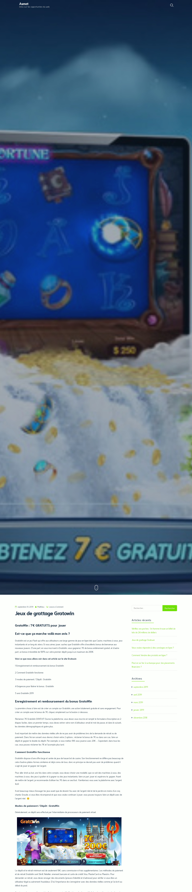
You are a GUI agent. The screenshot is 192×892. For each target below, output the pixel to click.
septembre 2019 (140, 687)
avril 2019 (137, 694)
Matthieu (40, 607)
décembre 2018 (140, 717)
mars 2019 (138, 702)
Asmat (23, 3)
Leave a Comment (56, 607)
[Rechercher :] (147, 610)
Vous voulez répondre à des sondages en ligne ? (153, 647)
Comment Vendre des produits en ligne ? (149, 655)
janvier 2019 (138, 709)
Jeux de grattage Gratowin (143, 640)
